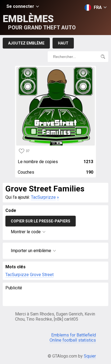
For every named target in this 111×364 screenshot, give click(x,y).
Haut (63, 43)
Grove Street (42, 274)
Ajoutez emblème (26, 43)
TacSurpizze (17, 274)
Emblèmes (39, 22)
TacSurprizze (43, 197)
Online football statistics (73, 340)
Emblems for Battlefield (73, 335)
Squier (90, 356)
